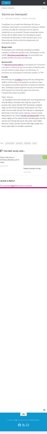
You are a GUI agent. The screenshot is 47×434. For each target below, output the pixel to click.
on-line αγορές (10, 143)
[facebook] (19, 425)
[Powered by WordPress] (16, 420)
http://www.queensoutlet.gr (13, 65)
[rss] (23, 425)
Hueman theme (34, 420)
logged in (13, 186)
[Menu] (44, 3)
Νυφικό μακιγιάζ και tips (32, 168)
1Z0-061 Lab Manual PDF (30, 116)
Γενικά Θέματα (8, 8)
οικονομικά (27, 143)
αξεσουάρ (19, 143)
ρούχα (34, 143)
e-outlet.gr (18, 79)
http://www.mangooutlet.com (17, 55)
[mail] (27, 425)
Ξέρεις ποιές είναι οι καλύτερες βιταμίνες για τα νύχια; (9, 159)
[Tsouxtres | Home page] (7, 3)
